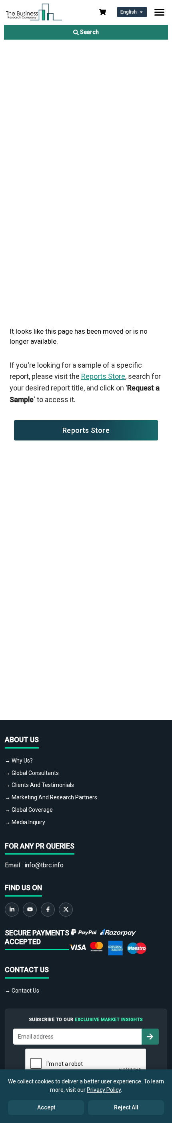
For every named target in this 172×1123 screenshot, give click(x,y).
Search (89, 32)
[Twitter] (66, 910)
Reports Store (103, 376)
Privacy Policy (104, 1090)
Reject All (126, 1107)
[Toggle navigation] (159, 12)
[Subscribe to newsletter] (150, 1037)
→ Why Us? (19, 760)
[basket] (102, 12)
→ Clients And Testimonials (39, 785)
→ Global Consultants (32, 773)
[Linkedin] (12, 910)
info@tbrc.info (44, 865)
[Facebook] (48, 910)
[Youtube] (30, 910)
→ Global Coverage (29, 810)
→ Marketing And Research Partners (51, 797)
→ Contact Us (22, 990)
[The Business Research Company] (34, 11)
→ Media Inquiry (25, 822)
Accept (46, 1107)
